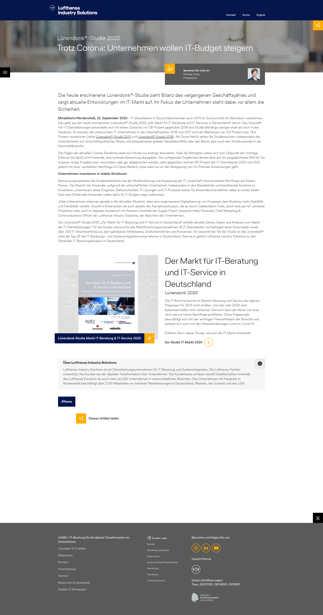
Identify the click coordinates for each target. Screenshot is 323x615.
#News (66, 401)
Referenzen (65, 555)
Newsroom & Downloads (74, 583)
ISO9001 (234, 584)
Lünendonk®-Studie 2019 (113, 136)
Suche (246, 15)
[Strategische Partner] (196, 569)
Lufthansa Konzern (156, 580)
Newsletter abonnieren (158, 550)
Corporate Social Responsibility (162, 562)
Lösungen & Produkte (72, 548)
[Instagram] (196, 548)
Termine (63, 576)
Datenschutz (153, 556)
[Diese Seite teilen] (318, 25)
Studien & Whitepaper (72, 589)
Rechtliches (152, 568)
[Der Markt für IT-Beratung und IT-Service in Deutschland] (108, 297)
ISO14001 (220, 584)
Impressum (152, 574)
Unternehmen (67, 569)
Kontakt (231, 15)
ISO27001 (206, 584)
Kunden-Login (159, 538)
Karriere (63, 562)
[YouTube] (216, 548)
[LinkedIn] (206, 548)
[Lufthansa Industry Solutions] (73, 10)
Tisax (195, 584)
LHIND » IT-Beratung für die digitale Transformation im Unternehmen (93, 540)
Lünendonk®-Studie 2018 (155, 136)
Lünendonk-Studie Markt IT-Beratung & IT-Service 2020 (99, 338)
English (261, 15)
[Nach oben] (318, 518)
